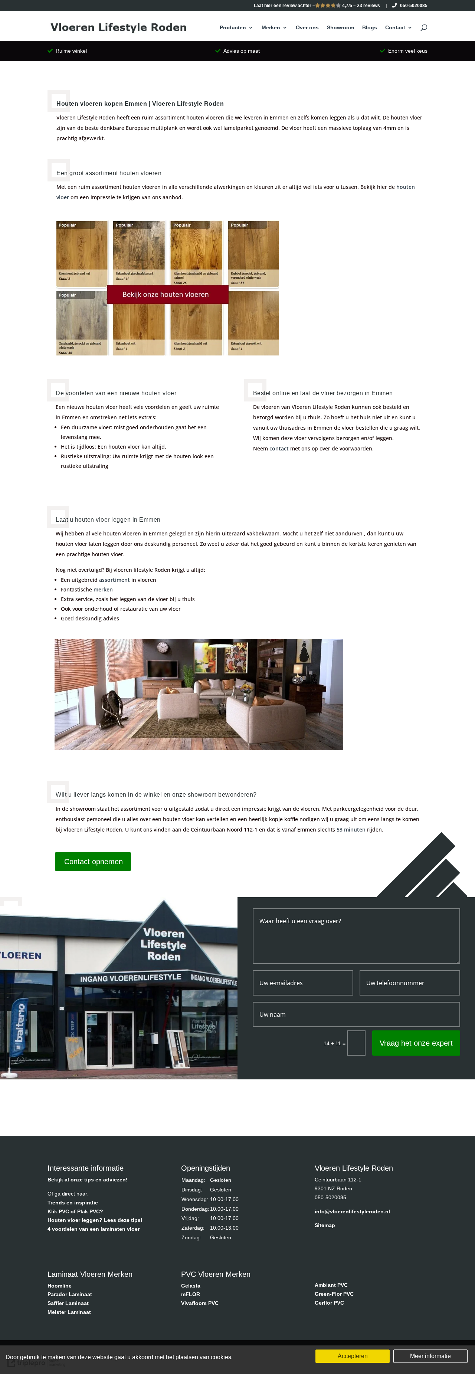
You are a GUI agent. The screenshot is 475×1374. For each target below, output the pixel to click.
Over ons (307, 27)
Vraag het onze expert (416, 1043)
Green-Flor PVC (334, 1294)
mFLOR (190, 1294)
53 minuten (351, 829)
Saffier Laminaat (68, 1303)
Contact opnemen (93, 861)
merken (103, 589)
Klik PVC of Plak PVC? (75, 1211)
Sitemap (325, 1225)
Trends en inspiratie (73, 1203)
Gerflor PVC (329, 1303)
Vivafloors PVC (200, 1303)
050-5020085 (412, 5)
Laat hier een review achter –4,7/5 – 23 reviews (317, 5)
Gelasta (190, 1286)
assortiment (114, 579)
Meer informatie (430, 1356)
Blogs (369, 27)
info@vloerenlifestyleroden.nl (352, 1211)
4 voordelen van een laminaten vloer (94, 1229)
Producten (233, 27)
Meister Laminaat (69, 1312)
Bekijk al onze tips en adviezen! (88, 1180)
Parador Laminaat (70, 1294)
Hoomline (60, 1286)
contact (279, 448)
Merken (271, 27)
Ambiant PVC (331, 1285)
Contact (395, 27)
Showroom (340, 27)
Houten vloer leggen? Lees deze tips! (95, 1220)
